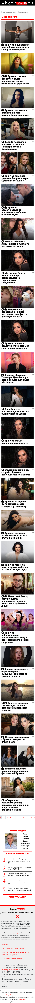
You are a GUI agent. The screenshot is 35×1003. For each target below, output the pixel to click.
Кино (4, 913)
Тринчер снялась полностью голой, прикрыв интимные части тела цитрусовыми (15, 80)
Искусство (29, 913)
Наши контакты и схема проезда (12, 948)
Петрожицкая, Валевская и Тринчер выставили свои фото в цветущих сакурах (14, 313)
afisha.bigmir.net (14, 933)
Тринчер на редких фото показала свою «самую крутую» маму (13, 504)
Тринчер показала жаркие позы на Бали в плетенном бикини (14, 535)
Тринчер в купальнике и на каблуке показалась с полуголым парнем (15, 47)
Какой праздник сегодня (9, 12)
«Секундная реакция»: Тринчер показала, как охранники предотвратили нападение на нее (15, 805)
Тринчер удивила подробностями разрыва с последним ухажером (15, 346)
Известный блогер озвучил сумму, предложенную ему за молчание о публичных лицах (14, 601)
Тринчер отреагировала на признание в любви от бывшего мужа (13, 211)
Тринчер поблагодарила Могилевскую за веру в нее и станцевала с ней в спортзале (15, 637)
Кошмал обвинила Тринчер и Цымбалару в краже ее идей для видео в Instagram (15, 378)
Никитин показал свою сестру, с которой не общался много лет (18, 889)
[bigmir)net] (11, 2)
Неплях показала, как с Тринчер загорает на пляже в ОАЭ (15, 739)
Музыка (11, 913)
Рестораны (19, 913)
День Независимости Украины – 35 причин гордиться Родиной (19, 874)
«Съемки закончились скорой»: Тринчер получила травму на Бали (15, 472)
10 (31, 817)
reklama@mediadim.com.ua (10, 970)
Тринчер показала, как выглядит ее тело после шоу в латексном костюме (14, 706)
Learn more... (22, 999)
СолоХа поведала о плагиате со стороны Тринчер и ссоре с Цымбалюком (13, 145)
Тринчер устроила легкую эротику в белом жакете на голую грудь (14, 567)
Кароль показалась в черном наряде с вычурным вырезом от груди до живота (14, 672)
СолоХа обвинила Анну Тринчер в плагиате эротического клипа (15, 244)
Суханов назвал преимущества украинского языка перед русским (19, 881)
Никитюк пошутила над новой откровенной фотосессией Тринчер (14, 771)
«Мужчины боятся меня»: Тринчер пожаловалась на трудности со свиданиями (13, 277)
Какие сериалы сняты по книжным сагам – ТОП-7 (19, 868)
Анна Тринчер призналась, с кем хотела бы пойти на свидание (15, 411)
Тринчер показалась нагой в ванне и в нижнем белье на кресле (15, 113)
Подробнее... (10, 995)
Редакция (4, 944)
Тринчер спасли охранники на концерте (14, 442)
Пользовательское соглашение (11, 959)
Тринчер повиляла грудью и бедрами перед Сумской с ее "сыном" (15, 178)
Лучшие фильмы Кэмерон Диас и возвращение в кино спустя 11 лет (19, 860)
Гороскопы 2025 (23, 12)
